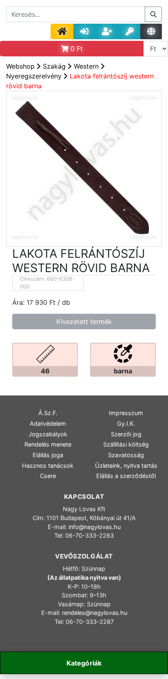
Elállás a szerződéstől (126, 475)
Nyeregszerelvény (34, 76)
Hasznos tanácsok (47, 465)
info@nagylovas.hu (95, 526)
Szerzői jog (126, 434)
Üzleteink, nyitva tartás (126, 465)
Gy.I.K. (126, 423)
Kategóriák (84, 663)
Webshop (20, 66)
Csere (48, 475)
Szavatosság (126, 454)
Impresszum (126, 412)
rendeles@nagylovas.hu (94, 612)
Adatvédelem (48, 423)
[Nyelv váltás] (151, 31)
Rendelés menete (47, 444)
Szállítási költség (126, 444)
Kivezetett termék (84, 321)
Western (86, 66)
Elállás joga (48, 454)
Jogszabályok (48, 434)
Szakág (54, 66)
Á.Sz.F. (47, 412)
